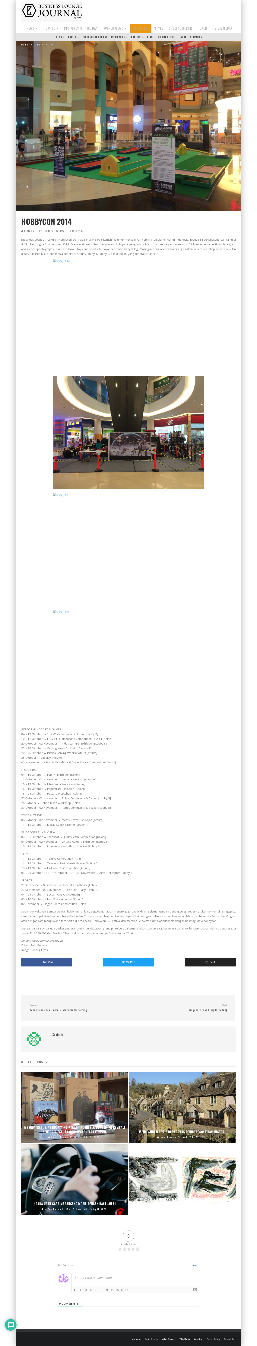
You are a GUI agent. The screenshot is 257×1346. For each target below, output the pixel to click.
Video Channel (168, 1339)
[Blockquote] (106, 1290)
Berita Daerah (151, 1339)
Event (204, 28)
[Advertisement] (167, 11)
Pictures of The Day (81, 28)
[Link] (117, 1290)
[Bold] (75, 1290)
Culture (139, 28)
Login (194, 1265)
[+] (127, 1289)
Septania (28, 231)
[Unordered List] (101, 1290)
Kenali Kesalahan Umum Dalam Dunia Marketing (58, 1008)
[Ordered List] (96, 1290)
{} (122, 1289)
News (31, 28)
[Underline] (85, 1290)
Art (41, 231)
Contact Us (229, 1339)
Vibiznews (136, 1339)
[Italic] (80, 1290)
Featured (60, 231)
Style (158, 28)
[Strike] (91, 1290)
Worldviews (114, 28)
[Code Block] (112, 1290)
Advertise (198, 1339)
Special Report (181, 28)
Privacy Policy (213, 1339)
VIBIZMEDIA (223, 28)
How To (49, 28)
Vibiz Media (184, 1339)
